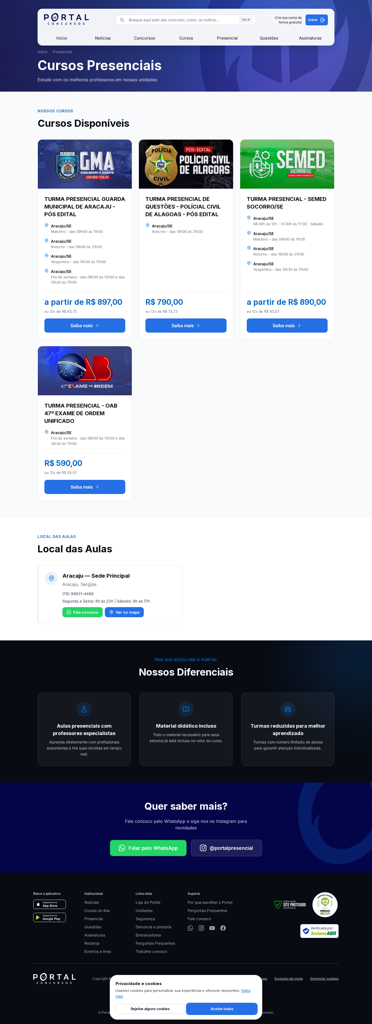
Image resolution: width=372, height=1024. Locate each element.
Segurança (145, 918)
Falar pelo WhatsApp (153, 848)
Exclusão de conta (289, 979)
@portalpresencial (231, 848)
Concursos (144, 38)
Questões (269, 38)
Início (61, 38)
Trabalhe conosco (151, 951)
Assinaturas (310, 38)
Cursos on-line (97, 910)
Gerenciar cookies (324, 979)
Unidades (144, 910)
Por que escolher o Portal (210, 902)
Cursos (186, 38)
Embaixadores (148, 935)
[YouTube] (212, 928)
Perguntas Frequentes (155, 943)
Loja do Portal (148, 902)
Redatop (92, 943)
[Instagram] (201, 928)
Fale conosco (85, 612)
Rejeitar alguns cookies (150, 1009)
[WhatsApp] (190, 928)
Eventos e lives (97, 951)
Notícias (103, 38)
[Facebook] (223, 928)
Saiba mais (82, 325)
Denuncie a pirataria (153, 926)
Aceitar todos (222, 1009)
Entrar (313, 20)
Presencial (227, 38)
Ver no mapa (127, 612)
